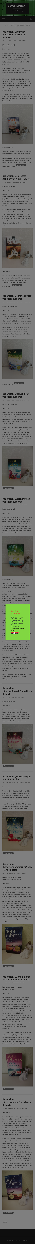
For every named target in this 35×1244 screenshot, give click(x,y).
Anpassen (14, 633)
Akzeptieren (15, 632)
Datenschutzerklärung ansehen (17, 629)
